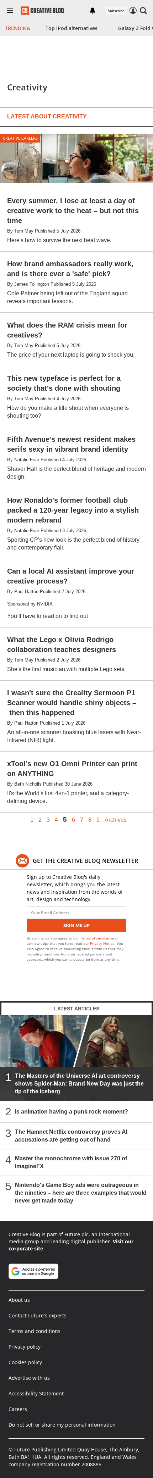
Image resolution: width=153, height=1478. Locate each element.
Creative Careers (20, 138)
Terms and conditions (34, 1331)
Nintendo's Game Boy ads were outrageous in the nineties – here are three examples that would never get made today (81, 1193)
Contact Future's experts (38, 1315)
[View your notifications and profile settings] (92, 11)
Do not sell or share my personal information (62, 1424)
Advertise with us (29, 1377)
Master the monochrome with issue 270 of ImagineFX (71, 1162)
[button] (143, 10)
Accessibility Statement (36, 1393)
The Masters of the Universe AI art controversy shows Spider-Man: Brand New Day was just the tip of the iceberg (79, 1083)
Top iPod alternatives (71, 28)
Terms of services (95, 938)
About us (19, 1299)
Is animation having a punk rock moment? (71, 1112)
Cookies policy (25, 1362)
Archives (116, 820)
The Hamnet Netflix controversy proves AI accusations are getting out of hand (71, 1136)
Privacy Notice (102, 943)
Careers (18, 1409)
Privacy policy (25, 1346)
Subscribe (116, 10)
